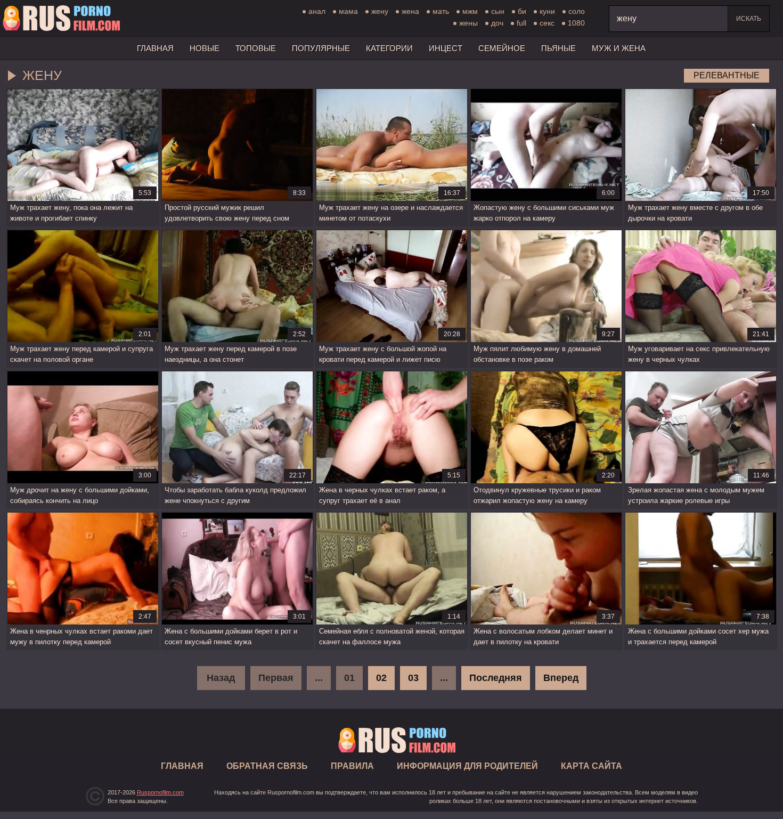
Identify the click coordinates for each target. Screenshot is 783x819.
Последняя (495, 677)
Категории (389, 48)
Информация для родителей (467, 766)
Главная (61, 18)
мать (441, 11)
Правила (352, 766)
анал (316, 11)
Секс (547, 23)
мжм (470, 11)
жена (410, 11)
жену (379, 11)
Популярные (321, 48)
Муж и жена (619, 48)
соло (576, 11)
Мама (348, 11)
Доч (497, 23)
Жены (468, 23)
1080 (576, 23)
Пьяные (558, 48)
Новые (204, 48)
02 (381, 677)
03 (413, 677)
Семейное (501, 48)
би (522, 11)
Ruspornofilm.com (160, 792)
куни (547, 11)
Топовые (255, 48)
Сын (497, 11)
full (521, 23)
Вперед (560, 677)
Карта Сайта (591, 766)
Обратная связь (267, 766)
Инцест (445, 48)
